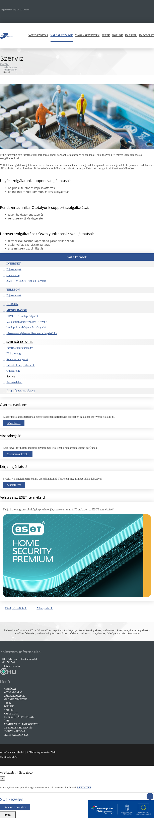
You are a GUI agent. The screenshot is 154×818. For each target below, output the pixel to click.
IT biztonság (13, 353)
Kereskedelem (14, 382)
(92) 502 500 (8, 662)
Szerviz (10, 376)
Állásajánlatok (44, 608)
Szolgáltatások (10, 69)
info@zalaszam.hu (7, 10)
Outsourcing (13, 275)
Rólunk (117, 35)
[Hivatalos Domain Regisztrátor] (8, 674)
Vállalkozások (62, 35)
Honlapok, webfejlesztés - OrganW (26, 327)
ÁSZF (7, 720)
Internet (13, 263)
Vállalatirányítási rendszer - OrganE (26, 321)
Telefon (13, 289)
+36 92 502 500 (22, 10)
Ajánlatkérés (14, 484)
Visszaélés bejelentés (18, 727)
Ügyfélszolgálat (20, 390)
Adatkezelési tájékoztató (21, 724)
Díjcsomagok (13, 269)
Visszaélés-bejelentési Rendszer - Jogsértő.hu (31, 333)
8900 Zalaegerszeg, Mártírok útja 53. (19, 659)
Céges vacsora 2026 (16, 735)
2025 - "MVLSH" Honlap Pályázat (26, 280)
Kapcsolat (146, 35)
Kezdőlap (4, 64)
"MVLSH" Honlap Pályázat (22, 316)
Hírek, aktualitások (16, 608)
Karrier (131, 35)
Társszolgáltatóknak (19, 717)
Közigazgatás (38, 35)
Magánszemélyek (87, 35)
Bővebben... (13, 423)
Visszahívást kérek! (17, 454)
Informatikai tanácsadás (19, 347)
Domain (12, 304)
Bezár (7, 814)
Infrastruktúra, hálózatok (20, 365)
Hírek (106, 35)
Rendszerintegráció (17, 359)
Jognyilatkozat (14, 731)
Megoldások (16, 310)
